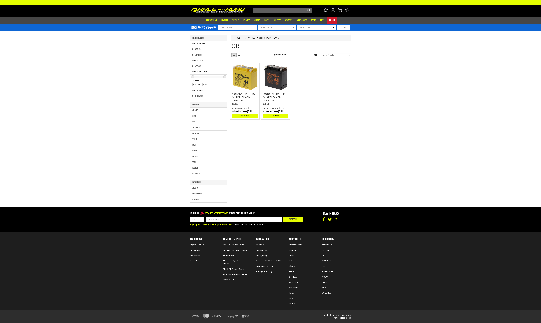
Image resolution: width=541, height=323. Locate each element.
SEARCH (343, 27)
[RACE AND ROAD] (218, 9)
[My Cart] (340, 10)
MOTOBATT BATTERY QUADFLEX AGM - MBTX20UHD (274, 97)
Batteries (199, 55)
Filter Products (198, 38)
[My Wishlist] (325, 10)
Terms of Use (262, 250)
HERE (250, 224)
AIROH (324, 282)
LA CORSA (326, 293)
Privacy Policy (261, 255)
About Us (195, 188)
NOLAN (325, 277)
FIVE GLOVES (327, 271)
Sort (315, 55)
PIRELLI (325, 266)
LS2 (323, 255)
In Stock (198, 66)
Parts (313, 20)
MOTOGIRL (326, 261)
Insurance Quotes (231, 280)
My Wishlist (195, 255)
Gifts (322, 20)
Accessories (302, 20)
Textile (235, 20)
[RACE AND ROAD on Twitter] (329, 219)
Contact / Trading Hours (233, 245)
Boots (266, 20)
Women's (288, 20)
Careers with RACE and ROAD (268, 261)
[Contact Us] (347, 12)
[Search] (309, 10)
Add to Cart (245, 116)
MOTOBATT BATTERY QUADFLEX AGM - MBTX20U (243, 97)
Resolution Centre (198, 261)
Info (251, 111)
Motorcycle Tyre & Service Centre (234, 262)
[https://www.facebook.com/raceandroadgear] (324, 219)
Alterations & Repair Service (235, 274)
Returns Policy (197, 194)
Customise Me (211, 20)
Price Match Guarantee (266, 266)
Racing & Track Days (264, 271)
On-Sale (332, 20)
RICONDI (325, 250)
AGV (324, 287)
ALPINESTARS (328, 245)
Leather (224, 20)
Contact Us (195, 199)
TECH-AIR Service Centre (234, 269)
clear (205, 85)
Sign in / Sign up (197, 245)
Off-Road (277, 20)
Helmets (246, 20)
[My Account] (333, 12)
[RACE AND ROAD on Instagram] (335, 219)
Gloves (257, 20)
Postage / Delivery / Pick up (235, 250)
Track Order (195, 250)
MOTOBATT (199, 96)
